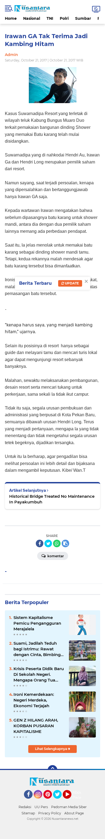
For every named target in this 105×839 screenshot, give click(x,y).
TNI (50, 18)
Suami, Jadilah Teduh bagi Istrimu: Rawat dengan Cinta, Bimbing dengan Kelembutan (37, 649)
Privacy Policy (49, 813)
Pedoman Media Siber (69, 807)
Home (11, 18)
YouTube (71, 801)
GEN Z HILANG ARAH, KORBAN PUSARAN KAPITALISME (35, 725)
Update (71, 283)
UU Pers (41, 807)
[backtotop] (52, 770)
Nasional (31, 18)
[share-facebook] (39, 543)
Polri (64, 18)
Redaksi (25, 807)
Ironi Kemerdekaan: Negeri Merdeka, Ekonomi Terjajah (33, 700)
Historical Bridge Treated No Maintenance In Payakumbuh (51, 499)
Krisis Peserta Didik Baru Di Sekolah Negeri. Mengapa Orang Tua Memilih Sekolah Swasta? (38, 674)
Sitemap (28, 813)
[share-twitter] (48, 543)
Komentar (55, 556)
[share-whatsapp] (57, 543)
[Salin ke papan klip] (65, 543)
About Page (78, 795)
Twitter (59, 801)
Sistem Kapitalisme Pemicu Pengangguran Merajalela (37, 623)
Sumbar (83, 18)
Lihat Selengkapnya (51, 749)
